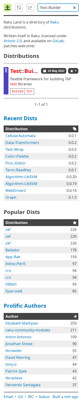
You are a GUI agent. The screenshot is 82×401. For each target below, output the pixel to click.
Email (8, 396)
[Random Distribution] (19, 7)
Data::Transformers (22, 142)
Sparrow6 (13, 291)
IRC (31, 396)
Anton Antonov (18, 336)
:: (27, 71)
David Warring (17, 357)
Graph (10, 197)
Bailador (12, 250)
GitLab (58, 40)
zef (8, 229)
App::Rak (12, 256)
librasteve (13, 377)
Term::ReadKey (18, 169)
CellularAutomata (20, 135)
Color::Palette (17, 156)
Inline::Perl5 (15, 263)
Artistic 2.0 (13, 40)
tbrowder (13, 350)
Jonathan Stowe (19, 343)
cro (8, 270)
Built (65, 396)
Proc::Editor (15, 163)
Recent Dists (20, 118)
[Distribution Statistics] (30, 7)
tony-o (11, 364)
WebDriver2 (15, 190)
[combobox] (58, 7)
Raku (54, 22)
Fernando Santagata (23, 384)
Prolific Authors (25, 305)
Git (20, 396)
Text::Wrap (14, 149)
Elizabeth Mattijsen (21, 323)
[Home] (7, 7)
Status (44, 396)
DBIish (11, 284)
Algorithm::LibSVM (21, 176)
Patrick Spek (16, 371)
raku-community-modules (27, 330)
